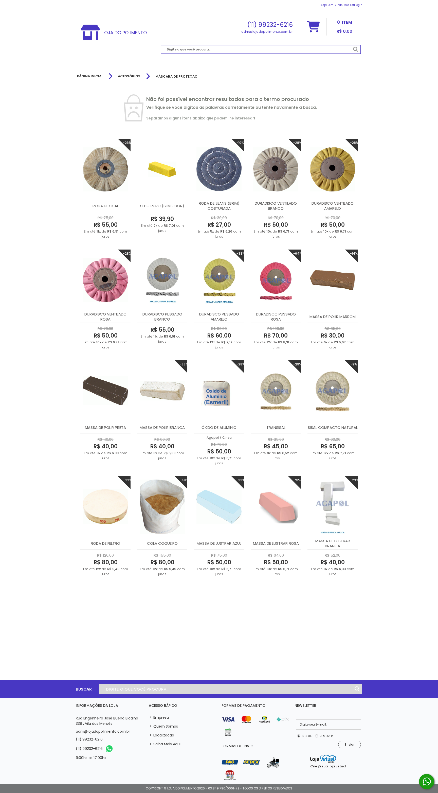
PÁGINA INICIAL (90, 76)
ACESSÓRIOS (129, 76)
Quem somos (164, 726)
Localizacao (162, 735)
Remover (326, 736)
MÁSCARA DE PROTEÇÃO (176, 76)
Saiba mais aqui (165, 744)
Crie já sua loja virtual (328, 766)
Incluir (307, 736)
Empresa (159, 717)
